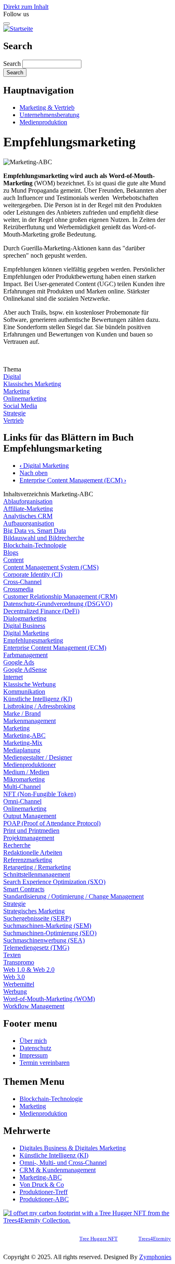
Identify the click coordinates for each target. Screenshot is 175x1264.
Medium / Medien (26, 772)
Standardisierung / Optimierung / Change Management (73, 896)
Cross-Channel (22, 581)
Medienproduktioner (29, 764)
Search (12, 63)
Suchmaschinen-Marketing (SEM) (47, 925)
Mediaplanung (21, 750)
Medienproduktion (43, 122)
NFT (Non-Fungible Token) (39, 794)
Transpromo (18, 962)
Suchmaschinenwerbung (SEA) (44, 940)
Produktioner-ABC (44, 1199)
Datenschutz (35, 1048)
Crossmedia (18, 589)
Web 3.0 (14, 976)
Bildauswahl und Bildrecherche (43, 537)
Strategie (14, 413)
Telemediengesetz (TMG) (36, 947)
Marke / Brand (22, 713)
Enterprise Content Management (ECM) (73, 480)
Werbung (15, 991)
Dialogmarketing (24, 618)
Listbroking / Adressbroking (39, 706)
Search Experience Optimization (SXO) (54, 881)
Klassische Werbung (29, 684)
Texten (12, 954)
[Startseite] (18, 28)
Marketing (16, 391)
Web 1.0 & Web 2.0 (29, 969)
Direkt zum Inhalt (25, 6)
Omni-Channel (22, 801)
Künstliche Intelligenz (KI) (37, 698)
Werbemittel (18, 984)
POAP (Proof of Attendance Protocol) (52, 823)
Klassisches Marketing (32, 383)
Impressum (34, 1055)
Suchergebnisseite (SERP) (37, 918)
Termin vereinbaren (45, 1062)
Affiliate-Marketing (28, 508)
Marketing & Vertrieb (47, 107)
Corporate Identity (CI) (32, 574)
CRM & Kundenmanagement (58, 1169)
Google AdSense (25, 669)
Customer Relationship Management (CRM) (60, 596)
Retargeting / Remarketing (37, 867)
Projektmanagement (28, 837)
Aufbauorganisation (28, 523)
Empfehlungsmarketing (33, 640)
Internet (13, 676)
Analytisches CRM (27, 516)
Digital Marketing (44, 465)
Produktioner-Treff (44, 1191)
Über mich (33, 1040)
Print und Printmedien (31, 830)
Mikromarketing (24, 779)
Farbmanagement (25, 655)
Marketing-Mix (22, 742)
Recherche (17, 845)
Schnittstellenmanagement (36, 874)
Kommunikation (24, 691)
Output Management (29, 815)
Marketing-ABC (24, 735)
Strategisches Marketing (34, 911)
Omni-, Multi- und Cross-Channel (63, 1162)
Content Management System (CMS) (50, 567)
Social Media (20, 405)
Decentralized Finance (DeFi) (41, 611)
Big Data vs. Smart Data (34, 530)
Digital (12, 376)
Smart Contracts (23, 889)
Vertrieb (13, 420)
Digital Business (24, 625)
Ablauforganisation (27, 501)
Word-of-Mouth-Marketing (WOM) (49, 998)
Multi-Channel (22, 786)
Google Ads (18, 662)
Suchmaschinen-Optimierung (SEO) (49, 933)
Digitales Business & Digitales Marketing (73, 1148)
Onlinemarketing (24, 398)
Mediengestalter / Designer (37, 757)
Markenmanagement (29, 720)
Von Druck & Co (42, 1184)
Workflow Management (33, 1006)
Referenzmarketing (27, 859)
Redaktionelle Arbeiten (32, 852)
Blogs (10, 552)
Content (13, 559)
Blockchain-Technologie (34, 545)
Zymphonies (155, 1256)
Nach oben (34, 472)
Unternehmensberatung (49, 114)
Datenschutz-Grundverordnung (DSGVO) (57, 603)
